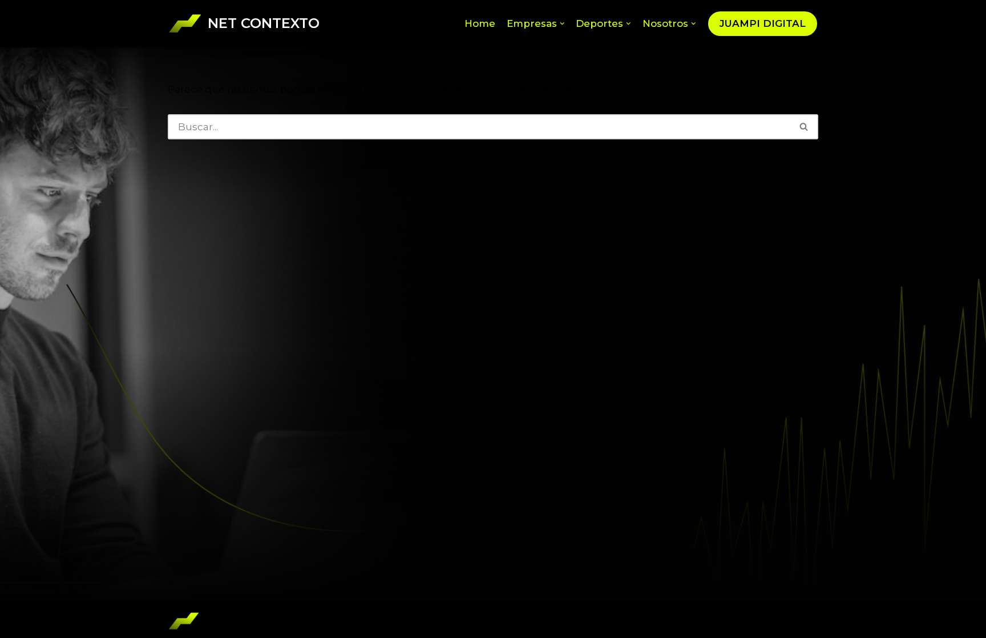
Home (479, 23)
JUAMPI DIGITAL (763, 23)
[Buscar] (804, 126)
